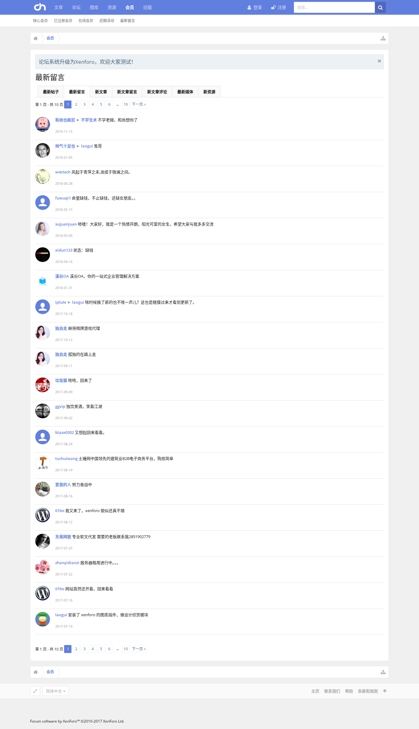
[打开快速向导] (383, 38)
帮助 (349, 691)
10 (126, 104)
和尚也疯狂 (65, 120)
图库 (94, 7)
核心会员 (40, 20)
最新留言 (127, 20)
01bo (59, 510)
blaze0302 (64, 432)
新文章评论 (157, 91)
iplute (60, 302)
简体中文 (54, 691)
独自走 (61, 328)
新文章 (101, 91)
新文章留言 (127, 91)
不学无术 (89, 120)
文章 (58, 7)
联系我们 (332, 691)
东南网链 (63, 536)
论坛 (76, 7)
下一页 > (139, 104)
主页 (315, 691)
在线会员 (86, 20)
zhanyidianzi (67, 562)
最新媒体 (185, 91)
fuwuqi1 (63, 198)
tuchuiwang (66, 458)
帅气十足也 (65, 146)
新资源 (209, 91)
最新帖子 (51, 91)
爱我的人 (63, 484)
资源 (112, 7)
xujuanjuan (66, 224)
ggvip (60, 406)
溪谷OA (62, 276)
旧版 (147, 7)
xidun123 (63, 250)
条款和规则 (368, 691)
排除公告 (379, 61)
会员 (129, 7)
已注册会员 (63, 20)
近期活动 (106, 20)
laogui (87, 146)
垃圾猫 (61, 380)
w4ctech (63, 172)
